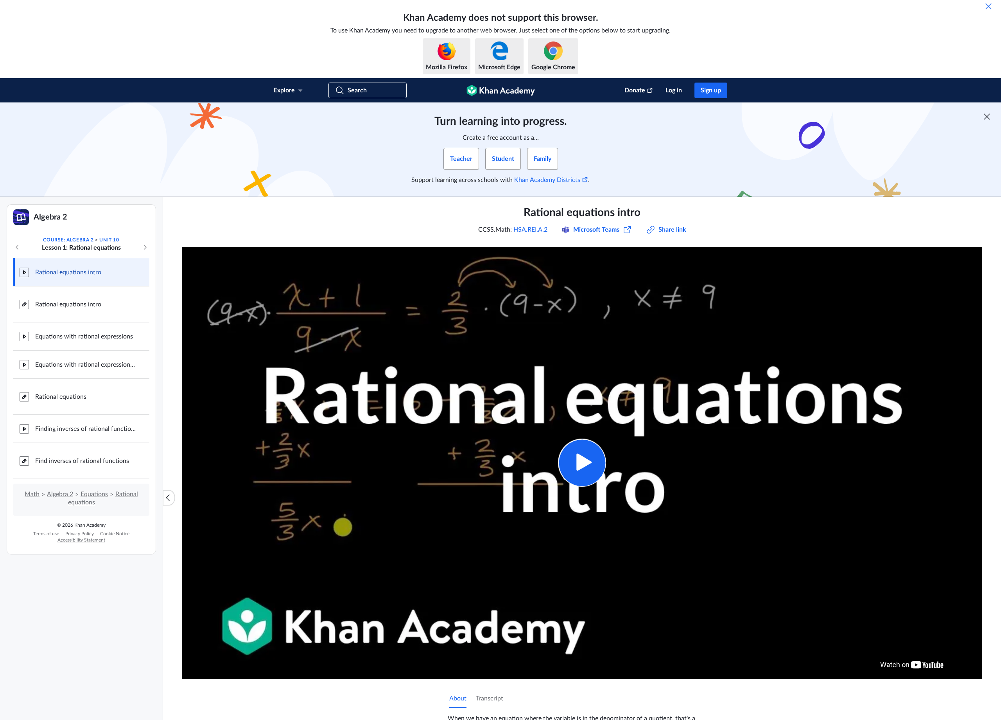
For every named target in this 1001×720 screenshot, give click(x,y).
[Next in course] (145, 247)
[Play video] (582, 462)
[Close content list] (169, 498)
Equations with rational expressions (84, 336)
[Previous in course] (17, 247)
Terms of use (46, 533)
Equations (94, 494)
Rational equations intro (68, 272)
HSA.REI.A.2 (530, 230)
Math (32, 494)
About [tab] (457, 698)
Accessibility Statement (81, 540)
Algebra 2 (60, 494)
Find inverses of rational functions (82, 461)
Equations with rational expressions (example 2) (86, 365)
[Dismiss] (988, 6)
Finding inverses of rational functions (86, 429)
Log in (674, 90)
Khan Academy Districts (547, 180)
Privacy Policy (79, 533)
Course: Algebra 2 (68, 240)
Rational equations (60, 397)
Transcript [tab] (489, 698)
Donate (634, 90)
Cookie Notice (114, 533)
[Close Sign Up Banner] (987, 116)
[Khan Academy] (500, 90)
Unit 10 (109, 240)
